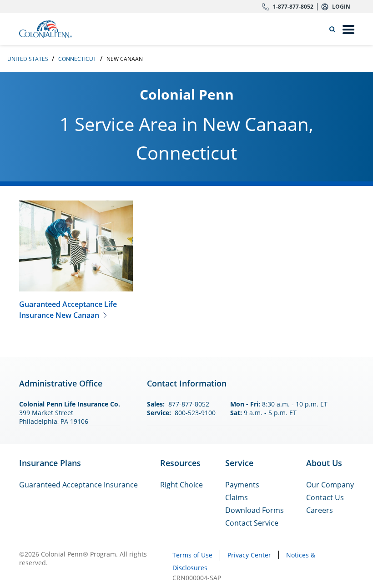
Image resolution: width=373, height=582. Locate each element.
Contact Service (251, 523)
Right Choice (181, 485)
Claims (236, 497)
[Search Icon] (334, 29)
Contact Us (325, 497)
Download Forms (254, 510)
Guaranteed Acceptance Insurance (78, 485)
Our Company (330, 485)
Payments (242, 485)
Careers (319, 510)
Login (341, 6)
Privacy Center (249, 555)
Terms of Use (192, 555)
